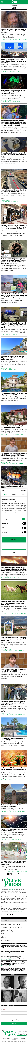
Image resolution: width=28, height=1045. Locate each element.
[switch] (24, 523)
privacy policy (22, 1020)
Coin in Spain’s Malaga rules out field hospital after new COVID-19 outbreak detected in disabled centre (13, 862)
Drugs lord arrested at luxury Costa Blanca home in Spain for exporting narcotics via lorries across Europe (13, 703)
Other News (8, 369)
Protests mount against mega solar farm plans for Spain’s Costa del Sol (14, 829)
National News (14, 681)
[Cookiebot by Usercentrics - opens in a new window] (20, 491)
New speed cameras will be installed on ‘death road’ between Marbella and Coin (13, 190)
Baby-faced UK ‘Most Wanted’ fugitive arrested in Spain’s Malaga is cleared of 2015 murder (14, 454)
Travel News (14, 201)
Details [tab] (14, 494)
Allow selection (14, 546)
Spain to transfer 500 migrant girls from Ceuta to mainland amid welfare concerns (12, 952)
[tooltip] (2, 915)
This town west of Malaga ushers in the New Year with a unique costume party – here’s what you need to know (13, 92)
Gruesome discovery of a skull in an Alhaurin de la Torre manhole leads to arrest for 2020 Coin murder (13, 31)
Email (3, 1009)
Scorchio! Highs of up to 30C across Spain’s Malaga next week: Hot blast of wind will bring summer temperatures (13, 358)
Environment (15, 839)
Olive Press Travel (15, 101)
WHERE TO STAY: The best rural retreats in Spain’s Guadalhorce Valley (12, 805)
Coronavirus (5, 781)
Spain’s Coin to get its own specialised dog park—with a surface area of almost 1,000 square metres (13, 603)
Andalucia (5, 166)
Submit (14, 1024)
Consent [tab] (5, 494)
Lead (20, 39)
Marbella (7, 201)
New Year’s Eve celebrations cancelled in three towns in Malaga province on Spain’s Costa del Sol (14, 769)
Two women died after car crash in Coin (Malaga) (12, 486)
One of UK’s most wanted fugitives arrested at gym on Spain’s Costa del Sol (13, 670)
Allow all (14, 539)
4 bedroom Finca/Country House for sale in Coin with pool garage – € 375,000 (13, 426)
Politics (18, 71)
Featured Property (18, 402)
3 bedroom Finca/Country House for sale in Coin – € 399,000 (13, 739)
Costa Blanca (5, 714)
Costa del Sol (16, 237)
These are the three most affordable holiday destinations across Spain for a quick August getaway (13, 957)
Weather (15, 369)
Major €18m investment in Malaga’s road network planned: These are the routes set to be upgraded (13, 61)
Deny (14, 552)
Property (23, 304)
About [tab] (23, 494)
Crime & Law (15, 39)
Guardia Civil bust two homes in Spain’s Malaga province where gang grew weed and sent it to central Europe (14, 639)
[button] (25, 920)
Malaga (25, 39)
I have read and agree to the (14, 1020)
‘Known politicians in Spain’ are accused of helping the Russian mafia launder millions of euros (13, 154)
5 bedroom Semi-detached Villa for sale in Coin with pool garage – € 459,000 (14, 394)
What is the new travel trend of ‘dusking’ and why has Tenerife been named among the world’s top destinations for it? (14, 946)
